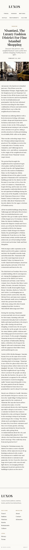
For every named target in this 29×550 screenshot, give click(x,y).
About (18, 513)
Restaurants (14, 17)
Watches (22, 13)
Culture (24, 17)
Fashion (14, 13)
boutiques (14, 276)
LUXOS (14, 6)
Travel (6, 13)
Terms (3, 539)
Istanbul (23, 336)
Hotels (4, 17)
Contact (18, 516)
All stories (19, 519)
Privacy (3, 536)
